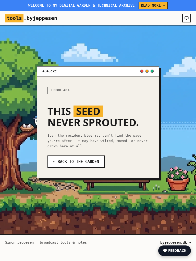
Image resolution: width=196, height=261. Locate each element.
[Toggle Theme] (186, 18)
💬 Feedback (174, 250)
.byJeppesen (32, 18)
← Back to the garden (76, 161)
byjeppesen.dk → (175, 242)
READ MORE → (153, 5)
